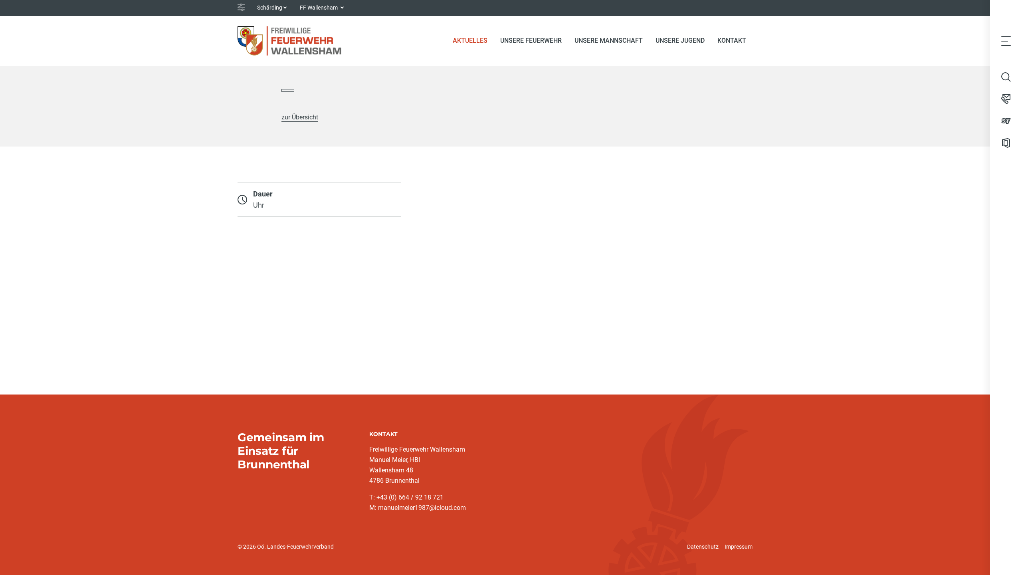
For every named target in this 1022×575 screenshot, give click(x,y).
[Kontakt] (1006, 99)
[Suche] (1006, 77)
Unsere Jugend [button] (680, 40)
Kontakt (731, 40)
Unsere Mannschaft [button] (608, 40)
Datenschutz (703, 546)
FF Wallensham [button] (319, 7)
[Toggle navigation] (1006, 40)
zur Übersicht (299, 117)
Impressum (739, 546)
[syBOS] (1006, 121)
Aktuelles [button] (470, 40)
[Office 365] (1006, 143)
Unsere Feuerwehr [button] (531, 40)
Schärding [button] (269, 7)
